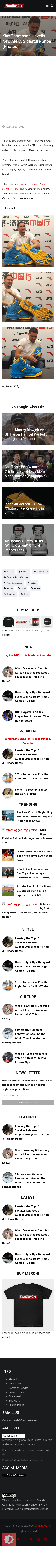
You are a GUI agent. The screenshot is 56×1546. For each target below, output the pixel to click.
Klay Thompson (14, 582)
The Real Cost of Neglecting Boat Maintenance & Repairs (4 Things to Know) (34, 816)
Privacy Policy (16, 1392)
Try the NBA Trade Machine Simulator (28, 655)
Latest (33, 582)
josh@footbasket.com (26, 1420)
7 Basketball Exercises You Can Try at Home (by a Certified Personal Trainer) (33, 873)
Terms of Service (18, 1388)
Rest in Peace (16, 1405)
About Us (14, 1379)
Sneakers (11, 593)
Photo (37, 588)
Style (26, 593)
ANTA (10, 571)
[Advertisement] (28, 85)
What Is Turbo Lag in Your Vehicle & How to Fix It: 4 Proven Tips (31, 1058)
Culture (24, 571)
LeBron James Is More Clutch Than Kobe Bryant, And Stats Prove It (34, 856)
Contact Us (15, 1383)
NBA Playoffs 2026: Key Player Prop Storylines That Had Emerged (32, 716)
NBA (23, 588)
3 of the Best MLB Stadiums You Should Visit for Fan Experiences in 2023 (34, 891)
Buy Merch (15, 1400)
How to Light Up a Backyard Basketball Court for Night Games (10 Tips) (32, 697)
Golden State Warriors (17, 577)
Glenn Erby (42, 571)
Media (10, 588)
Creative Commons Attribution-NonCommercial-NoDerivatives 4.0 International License (25, 1505)
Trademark (15, 1396)
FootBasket (40, 1525)
